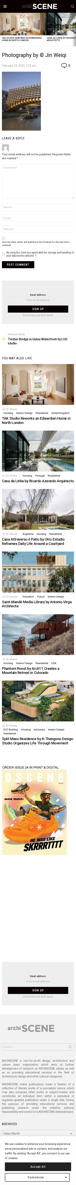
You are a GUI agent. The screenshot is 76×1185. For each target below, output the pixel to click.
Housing (8, 413)
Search (70, 1047)
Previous (2, 29)
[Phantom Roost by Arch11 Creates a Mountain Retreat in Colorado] (38, 634)
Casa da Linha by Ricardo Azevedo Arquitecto (38, 481)
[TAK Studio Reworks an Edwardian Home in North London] (22, 24)
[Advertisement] (38, 911)
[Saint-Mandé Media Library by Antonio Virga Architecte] (38, 572)
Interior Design (24, 413)
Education (28, 596)
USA (53, 663)
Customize (36, 1177)
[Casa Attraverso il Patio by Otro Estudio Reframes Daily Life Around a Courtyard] (38, 509)
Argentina (28, 534)
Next (74, 29)
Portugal (40, 475)
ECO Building (11, 729)
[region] (38, 1160)
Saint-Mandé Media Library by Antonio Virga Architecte (37, 604)
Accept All (38, 1166)
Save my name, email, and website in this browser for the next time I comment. (36, 244)
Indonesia (39, 729)
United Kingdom (60, 413)
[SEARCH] (72, 6)
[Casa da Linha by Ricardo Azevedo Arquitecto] (38, 451)
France (41, 596)
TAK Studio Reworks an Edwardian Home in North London (22, 39)
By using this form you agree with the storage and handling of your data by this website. (40, 254)
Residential (42, 413)
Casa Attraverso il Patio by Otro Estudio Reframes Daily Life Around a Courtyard (33, 541)
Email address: (38, 294)
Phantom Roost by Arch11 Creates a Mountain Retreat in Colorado (30, 670)
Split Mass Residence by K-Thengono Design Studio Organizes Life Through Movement (37, 741)
